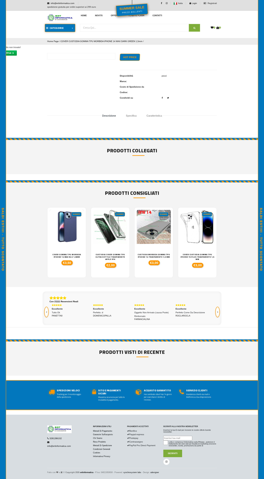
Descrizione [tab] (109, 115)
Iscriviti (173, 453)
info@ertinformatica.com (62, 3)
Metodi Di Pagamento (102, 431)
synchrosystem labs (132, 472)
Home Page (53, 41)
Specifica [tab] (131, 115)
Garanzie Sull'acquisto (103, 434)
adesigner (154, 472)
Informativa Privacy (101, 456)
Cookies (96, 452)
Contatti (157, 15)
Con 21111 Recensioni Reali (64, 301)
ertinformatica (86, 472)
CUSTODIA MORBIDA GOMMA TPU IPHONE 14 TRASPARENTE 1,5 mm (154, 255)
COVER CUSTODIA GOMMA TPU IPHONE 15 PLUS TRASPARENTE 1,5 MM (197, 257)
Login (194, 3)
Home (84, 15)
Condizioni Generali (101, 449)
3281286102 (56, 438)
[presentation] (46, 312)
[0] (212, 28)
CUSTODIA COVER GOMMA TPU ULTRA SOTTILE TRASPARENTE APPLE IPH (110, 257)
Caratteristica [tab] (154, 115)
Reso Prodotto (99, 442)
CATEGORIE (56, 28)
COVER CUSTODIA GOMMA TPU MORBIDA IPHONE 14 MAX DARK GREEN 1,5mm (101, 41)
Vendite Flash (136, 15)
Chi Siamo (97, 438)
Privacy (201, 442)
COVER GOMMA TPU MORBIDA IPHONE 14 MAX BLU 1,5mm (66, 255)
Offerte (115, 15)
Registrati (212, 3)
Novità (99, 15)
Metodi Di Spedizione (102, 445)
